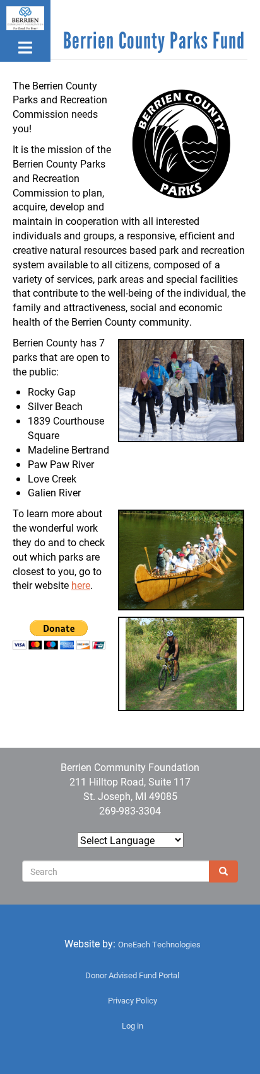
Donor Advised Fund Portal (132, 975)
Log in (132, 1025)
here (80, 584)
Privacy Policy (132, 1000)
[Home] (25, 18)
